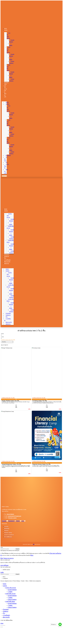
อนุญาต (11, 558)
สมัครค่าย (6, 263)
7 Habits (10, 44)
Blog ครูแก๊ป (5, 95)
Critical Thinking (11, 62)
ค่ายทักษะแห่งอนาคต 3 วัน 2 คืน (8, 397)
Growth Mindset (11, 40)
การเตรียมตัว (5, 90)
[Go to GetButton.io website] (60, 626)
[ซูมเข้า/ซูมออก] (4, 625)
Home (5, 28)
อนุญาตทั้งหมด (4, 565)
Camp (2, 336)
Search (17, 548)
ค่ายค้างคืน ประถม (10, 227)
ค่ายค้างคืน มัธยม (10, 241)
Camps (5, 30)
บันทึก (2, 572)
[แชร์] (2, 625)
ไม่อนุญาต (6, 558)
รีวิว (5, 87)
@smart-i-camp (12, 518)
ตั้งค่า (32, 555)
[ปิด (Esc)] (0, 625)
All (33, 544)
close (1, 623)
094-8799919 (10, 514)
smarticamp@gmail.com (14, 516)
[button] (4, 99)
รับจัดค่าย (5, 85)
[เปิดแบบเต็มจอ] (3, 625)
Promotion (6, 82)
